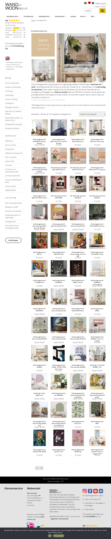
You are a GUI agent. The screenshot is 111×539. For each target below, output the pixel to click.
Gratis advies (60, 100)
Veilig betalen (10, 69)
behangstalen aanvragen (13, 124)
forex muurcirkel (10, 157)
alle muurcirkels (10, 145)
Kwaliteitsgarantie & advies (94, 495)
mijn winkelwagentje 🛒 (35, 498)
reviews (73, 16)
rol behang (9, 91)
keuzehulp (30, 505)
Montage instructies (12, 107)
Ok (50, 536)
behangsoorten (10, 222)
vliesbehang (9, 95)
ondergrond (9, 103)
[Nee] (108, 533)
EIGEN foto (9, 141)
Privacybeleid (58, 536)
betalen (29, 503)
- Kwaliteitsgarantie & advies (14, 62)
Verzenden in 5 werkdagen (14, 67)
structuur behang (11, 99)
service (82, 16)
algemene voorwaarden (59, 519)
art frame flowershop (12, 176)
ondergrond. (45, 97)
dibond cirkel (9, 161)
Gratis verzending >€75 (93, 499)
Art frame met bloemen (13, 211)
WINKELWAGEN (100, 4)
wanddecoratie (12, 16)
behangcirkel (9, 149)
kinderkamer (60, 16)
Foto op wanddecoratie (13, 203)
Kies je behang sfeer (12, 83)
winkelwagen (13, 240)
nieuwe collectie (10, 186)
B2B (92, 16)
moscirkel (8, 165)
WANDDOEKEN (10, 190)
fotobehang (28, 16)
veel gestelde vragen (34, 500)
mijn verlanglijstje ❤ (33, 495)
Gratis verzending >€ (12, 65)
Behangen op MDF (11, 207)
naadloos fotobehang (12, 87)
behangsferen (44, 16)
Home (33, 20)
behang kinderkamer (12, 128)
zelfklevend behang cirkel (14, 153)
